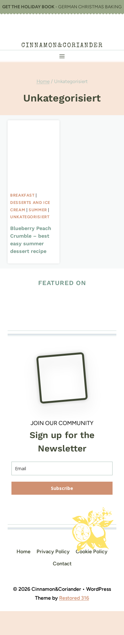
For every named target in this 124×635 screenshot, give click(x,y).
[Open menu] (62, 56)
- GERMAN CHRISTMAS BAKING (62, 7)
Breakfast (22, 195)
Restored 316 (74, 598)
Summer (38, 209)
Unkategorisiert (29, 216)
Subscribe (62, 488)
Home (24, 551)
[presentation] (33, 154)
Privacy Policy (53, 551)
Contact (62, 564)
